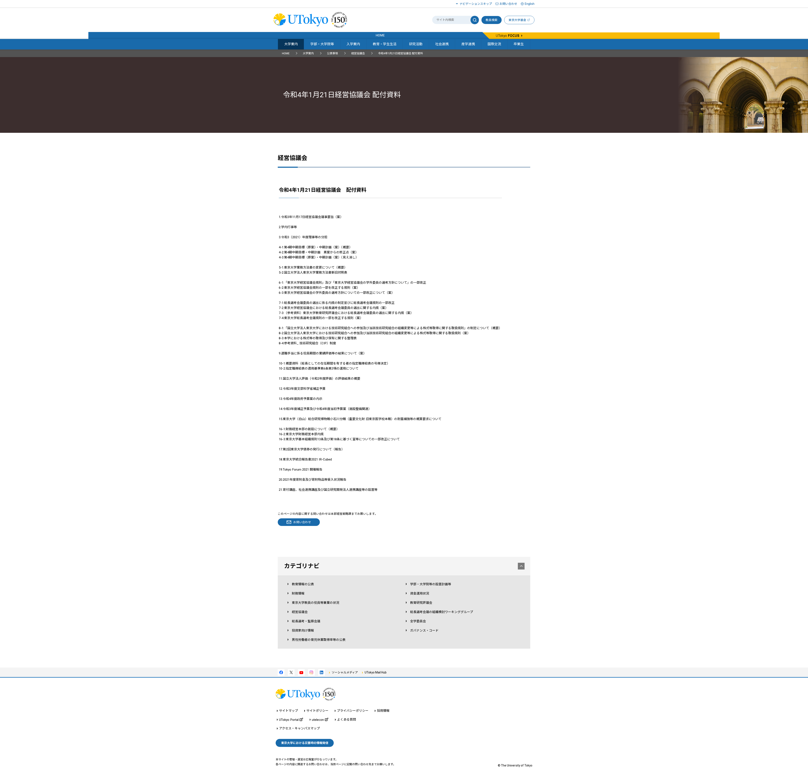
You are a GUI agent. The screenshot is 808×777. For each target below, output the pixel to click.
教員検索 (491, 20)
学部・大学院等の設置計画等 (430, 584)
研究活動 (416, 44)
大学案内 (291, 44)
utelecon (318, 719)
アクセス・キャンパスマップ (299, 728)
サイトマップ (288, 710)
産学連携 (468, 44)
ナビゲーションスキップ (476, 3)
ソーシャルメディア (345, 672)
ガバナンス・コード (424, 630)
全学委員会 (418, 621)
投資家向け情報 (303, 630)
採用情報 (383, 710)
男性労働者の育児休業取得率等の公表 (319, 640)
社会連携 (442, 44)
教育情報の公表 (303, 584)
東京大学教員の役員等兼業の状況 (315, 603)
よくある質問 (346, 719)
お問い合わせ (508, 3)
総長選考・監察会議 (306, 621)
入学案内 (353, 44)
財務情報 (298, 593)
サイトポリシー (317, 710)
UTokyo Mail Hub (376, 672)
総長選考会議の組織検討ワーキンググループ (441, 612)
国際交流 (494, 44)
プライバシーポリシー (352, 710)
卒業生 (519, 44)
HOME (286, 53)
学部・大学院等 (322, 44)
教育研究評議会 (421, 603)
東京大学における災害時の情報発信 (304, 743)
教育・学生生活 (384, 44)
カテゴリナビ (301, 566)
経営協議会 (358, 53)
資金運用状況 (419, 593)
